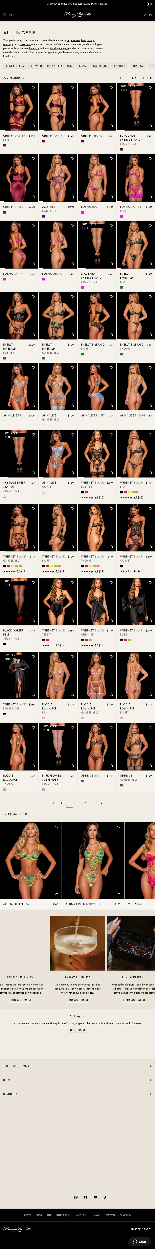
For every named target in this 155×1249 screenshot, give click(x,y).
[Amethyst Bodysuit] (58, 177)
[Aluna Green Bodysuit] (93, 860)
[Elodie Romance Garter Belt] (97, 675)
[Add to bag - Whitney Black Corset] (150, 546)
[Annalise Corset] (58, 453)
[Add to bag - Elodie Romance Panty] (150, 694)
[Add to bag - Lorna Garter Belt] (150, 197)
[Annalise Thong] (136, 386)
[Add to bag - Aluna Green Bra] (56, 894)
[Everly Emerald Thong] (136, 315)
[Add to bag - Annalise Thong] (150, 405)
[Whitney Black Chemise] (97, 601)
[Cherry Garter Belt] (19, 107)
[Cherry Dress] (19, 177)
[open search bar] (11, 15)
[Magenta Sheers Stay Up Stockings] (97, 245)
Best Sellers (15, 66)
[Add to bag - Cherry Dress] (33, 197)
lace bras (34, 48)
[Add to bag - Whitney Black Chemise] (111, 620)
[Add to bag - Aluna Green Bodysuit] (119, 894)
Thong (138, 66)
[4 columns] (120, 78)
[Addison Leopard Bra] (97, 746)
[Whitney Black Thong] (97, 527)
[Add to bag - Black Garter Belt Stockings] (33, 620)
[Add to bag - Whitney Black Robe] (150, 620)
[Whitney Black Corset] (136, 527)
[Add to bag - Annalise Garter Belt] (72, 405)
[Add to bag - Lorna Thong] (72, 263)
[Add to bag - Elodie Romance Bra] (72, 694)
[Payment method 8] (125, 1215)
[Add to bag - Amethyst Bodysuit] (72, 197)
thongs (90, 40)
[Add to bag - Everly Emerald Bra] (150, 263)
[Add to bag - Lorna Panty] (33, 263)
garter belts (25, 44)
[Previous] (45, 803)
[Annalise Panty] (97, 386)
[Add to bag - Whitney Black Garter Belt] (33, 546)
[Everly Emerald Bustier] (19, 315)
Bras (82, 66)
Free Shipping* (77, 4)
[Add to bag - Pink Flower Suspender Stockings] (72, 765)
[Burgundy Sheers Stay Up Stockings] (136, 107)
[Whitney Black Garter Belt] (19, 527)
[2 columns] (112, 78)
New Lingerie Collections (51, 66)
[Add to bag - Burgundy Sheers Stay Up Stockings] (150, 125)
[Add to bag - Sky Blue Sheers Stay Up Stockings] (33, 472)
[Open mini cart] (150, 15)
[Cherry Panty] (58, 107)
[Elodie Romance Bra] (58, 675)
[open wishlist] (144, 15)
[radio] (4, 145)
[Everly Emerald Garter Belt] (58, 315)
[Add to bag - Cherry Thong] (111, 125)
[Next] (109, 803)
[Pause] (149, 4)
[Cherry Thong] (97, 107)
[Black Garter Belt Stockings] (19, 601)
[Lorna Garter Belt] (136, 177)
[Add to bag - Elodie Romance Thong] (33, 765)
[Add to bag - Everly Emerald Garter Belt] (72, 334)
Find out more (20, 1000)
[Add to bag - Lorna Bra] (111, 197)
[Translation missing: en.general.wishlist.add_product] (33, 87)
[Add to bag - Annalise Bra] (33, 405)
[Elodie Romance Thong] (19, 746)
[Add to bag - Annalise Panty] (111, 405)
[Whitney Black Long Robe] (19, 675)
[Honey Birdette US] (77, 15)
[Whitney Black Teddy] (58, 601)
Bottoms (100, 66)
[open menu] (5, 15)
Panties (120, 66)
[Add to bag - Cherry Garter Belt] (33, 125)
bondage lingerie (59, 48)
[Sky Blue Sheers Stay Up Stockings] (19, 453)
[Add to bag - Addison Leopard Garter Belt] (150, 765)
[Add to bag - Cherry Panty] (72, 125)
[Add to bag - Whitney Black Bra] (150, 472)
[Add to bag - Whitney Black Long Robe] (33, 694)
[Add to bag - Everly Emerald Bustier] (33, 334)
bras (83, 40)
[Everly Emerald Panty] (97, 315)
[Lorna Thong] (58, 245)
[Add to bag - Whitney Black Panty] (72, 546)
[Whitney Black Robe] (136, 601)
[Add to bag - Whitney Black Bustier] (111, 472)
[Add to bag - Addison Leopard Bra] (111, 765)
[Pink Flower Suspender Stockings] (58, 746)
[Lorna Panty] (19, 245)
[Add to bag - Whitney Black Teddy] (72, 620)
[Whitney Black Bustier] (97, 453)
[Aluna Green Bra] (31, 860)
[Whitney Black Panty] (58, 527)
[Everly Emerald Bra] (136, 245)
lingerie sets (73, 40)
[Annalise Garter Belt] (58, 386)
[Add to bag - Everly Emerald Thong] (150, 334)
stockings (8, 44)
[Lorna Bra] (97, 177)
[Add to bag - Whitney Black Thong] (111, 546)
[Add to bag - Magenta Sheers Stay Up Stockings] (111, 263)
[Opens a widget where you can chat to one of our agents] (140, 1242)
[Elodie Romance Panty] (136, 675)
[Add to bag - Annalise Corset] (72, 472)
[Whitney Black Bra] (136, 453)
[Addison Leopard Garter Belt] (136, 746)
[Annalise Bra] (19, 386)
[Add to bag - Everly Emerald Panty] (111, 334)
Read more (77, 1030)
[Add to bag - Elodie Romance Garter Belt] (111, 694)
